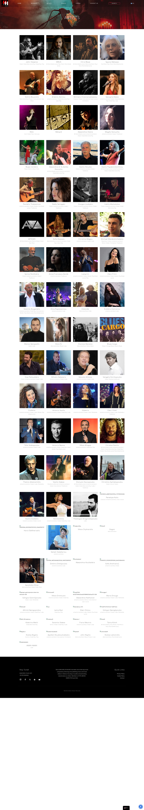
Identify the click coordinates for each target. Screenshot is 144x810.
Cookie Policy (120, 676)
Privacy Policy (120, 673)
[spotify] (35, 679)
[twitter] (30, 679)
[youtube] (39, 680)
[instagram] (21, 679)
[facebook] (26, 679)
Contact (122, 678)
